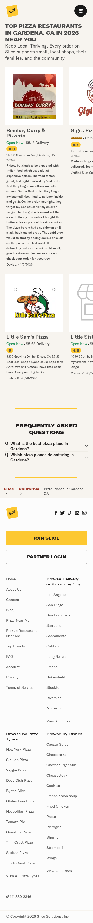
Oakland (53, 646)
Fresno (52, 666)
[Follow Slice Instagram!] (84, 513)
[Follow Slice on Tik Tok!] (70, 513)
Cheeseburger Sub (61, 765)
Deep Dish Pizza (19, 780)
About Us (13, 589)
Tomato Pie (15, 821)
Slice (9, 489)
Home (11, 579)
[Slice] (12, 11)
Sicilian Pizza (17, 759)
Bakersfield (56, 677)
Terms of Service (19, 687)
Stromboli (55, 847)
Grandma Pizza (18, 832)
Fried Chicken (58, 806)
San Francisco (58, 615)
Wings (52, 858)
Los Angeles (56, 594)
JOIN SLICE (46, 538)
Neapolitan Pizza (20, 811)
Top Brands (15, 646)
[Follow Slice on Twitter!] (62, 513)
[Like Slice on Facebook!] (56, 513)
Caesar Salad (58, 744)
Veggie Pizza (16, 770)
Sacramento (56, 635)
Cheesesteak (57, 775)
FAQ (9, 656)
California (29, 489)
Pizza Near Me (17, 620)
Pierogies (54, 827)
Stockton (54, 687)
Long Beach (56, 656)
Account (13, 666)
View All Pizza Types (22, 876)
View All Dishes (59, 871)
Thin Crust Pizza (19, 842)
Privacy (12, 677)
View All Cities (58, 721)
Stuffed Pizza (17, 852)
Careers (12, 599)
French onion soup (62, 796)
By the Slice (16, 790)
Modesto (54, 708)
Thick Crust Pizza (20, 863)
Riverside (54, 697)
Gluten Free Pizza (20, 801)
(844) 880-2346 (18, 896)
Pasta (51, 816)
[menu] (80, 11)
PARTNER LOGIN (46, 556)
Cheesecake (56, 754)
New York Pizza (18, 749)
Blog (9, 610)
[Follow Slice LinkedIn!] (77, 513)
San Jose (54, 625)
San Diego (55, 605)
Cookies (53, 785)
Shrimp (52, 837)
